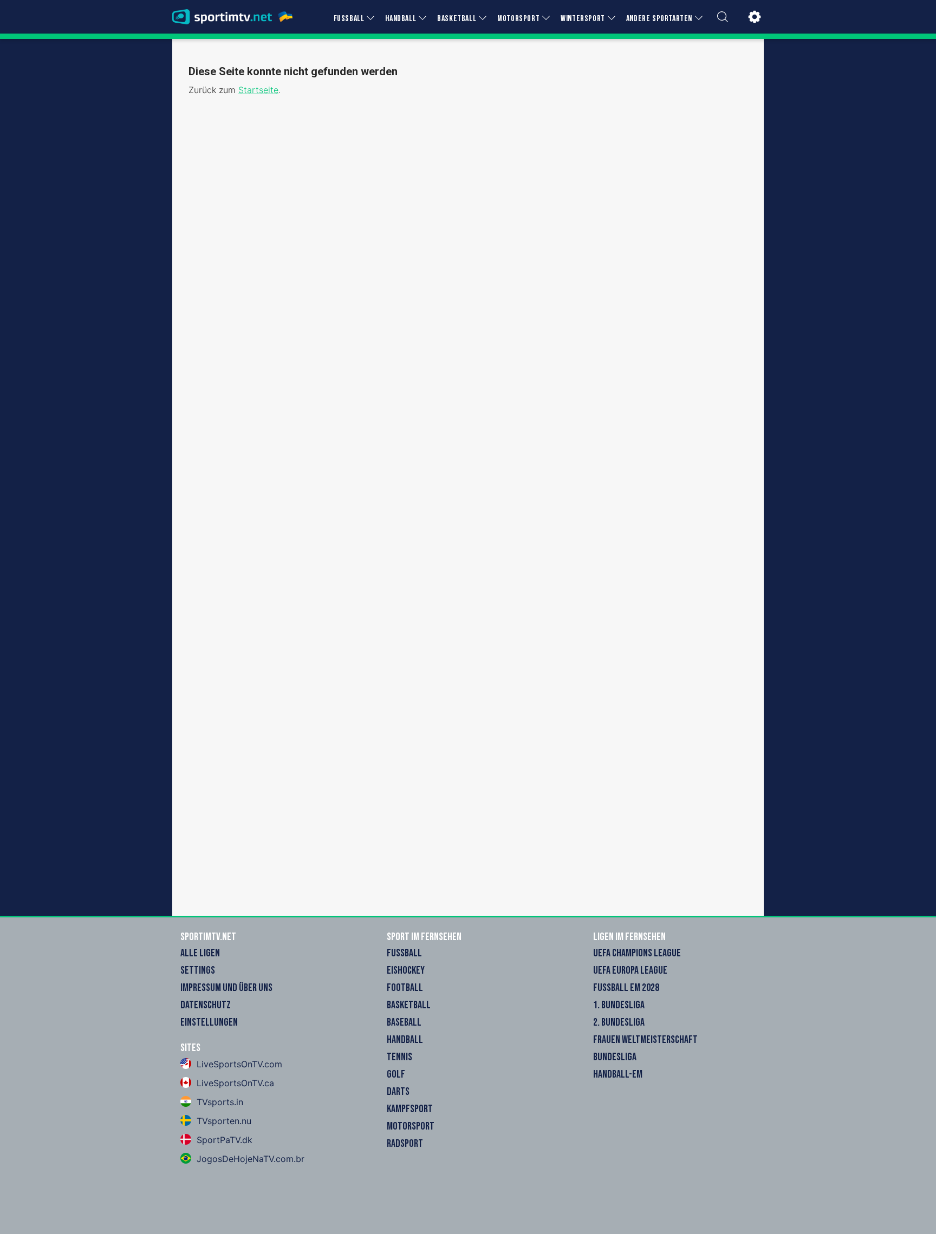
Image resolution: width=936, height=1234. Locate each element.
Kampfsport (410, 1108)
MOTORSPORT (518, 19)
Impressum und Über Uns (226, 987)
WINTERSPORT (583, 19)
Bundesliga (614, 1057)
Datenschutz (205, 1005)
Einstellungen (209, 1022)
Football (405, 987)
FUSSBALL (349, 19)
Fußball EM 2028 (626, 987)
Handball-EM (617, 1074)
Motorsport (410, 1126)
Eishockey (406, 970)
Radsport (405, 1143)
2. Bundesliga (619, 1022)
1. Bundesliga (619, 1005)
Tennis (399, 1057)
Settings (197, 970)
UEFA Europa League (630, 970)
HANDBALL (400, 19)
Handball (405, 1039)
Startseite (258, 89)
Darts (398, 1091)
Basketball (409, 1005)
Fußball (404, 953)
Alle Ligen (200, 953)
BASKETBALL (456, 19)
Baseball (404, 1022)
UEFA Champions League (637, 953)
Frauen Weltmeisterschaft (645, 1039)
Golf (396, 1074)
